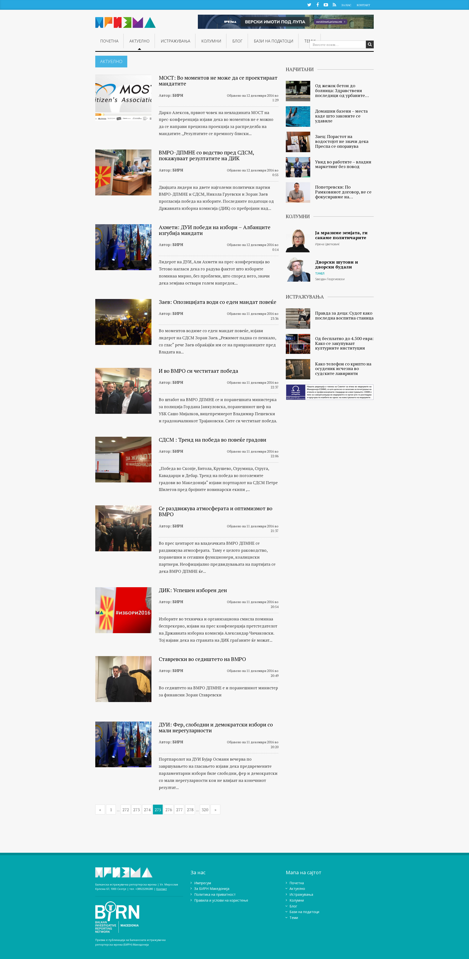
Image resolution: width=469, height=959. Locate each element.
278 (190, 809)
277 (179, 809)
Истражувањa (175, 41)
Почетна (109, 41)
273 (136, 809)
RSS (334, 4)
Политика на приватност (215, 894)
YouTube (326, 4)
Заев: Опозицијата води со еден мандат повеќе (217, 301)
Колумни (211, 41)
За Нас (346, 5)
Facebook (317, 4)
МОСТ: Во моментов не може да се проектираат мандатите (218, 80)
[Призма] (126, 20)
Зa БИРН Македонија (211, 888)
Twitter (309, 4)
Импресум (202, 883)
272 (125, 809)
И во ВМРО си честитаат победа (198, 370)
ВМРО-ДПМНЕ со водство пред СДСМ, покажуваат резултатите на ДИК (206, 155)
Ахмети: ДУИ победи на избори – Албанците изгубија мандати (214, 230)
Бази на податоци (273, 41)
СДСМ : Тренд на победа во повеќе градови (212, 439)
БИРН (177, 95)
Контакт (363, 5)
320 (205, 809)
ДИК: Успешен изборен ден (193, 590)
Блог (237, 41)
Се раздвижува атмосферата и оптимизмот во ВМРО (215, 511)
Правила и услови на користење (221, 900)
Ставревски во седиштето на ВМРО (202, 658)
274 (147, 809)
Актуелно (139, 41)
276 (168, 809)
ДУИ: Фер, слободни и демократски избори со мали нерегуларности (216, 727)
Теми (293, 917)
